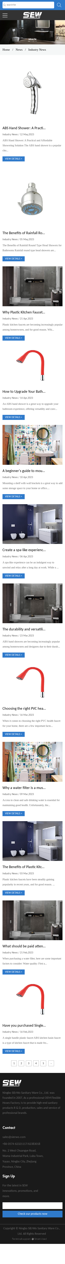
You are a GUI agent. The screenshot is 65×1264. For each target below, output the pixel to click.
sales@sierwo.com (14, 1137)
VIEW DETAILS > (13, 159)
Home (6, 49)
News (19, 49)
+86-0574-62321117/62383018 (21, 1144)
